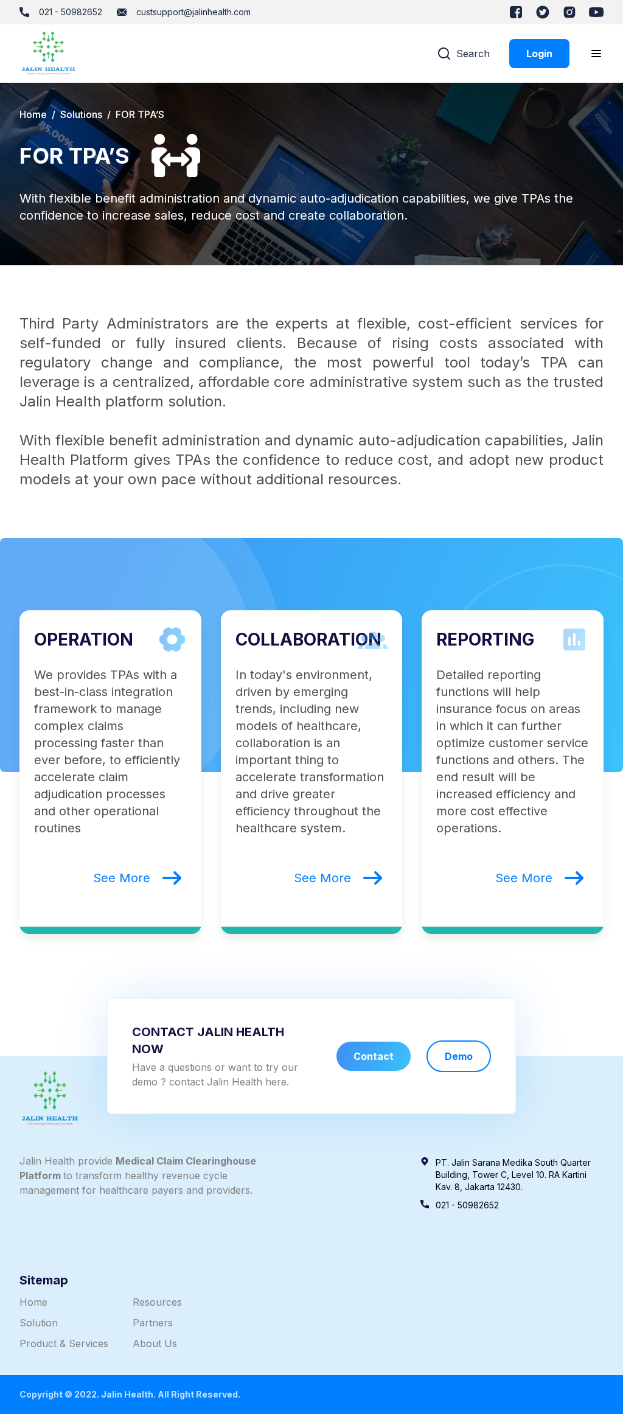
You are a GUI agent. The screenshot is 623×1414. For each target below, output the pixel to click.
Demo (459, 1056)
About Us (155, 1343)
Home (33, 114)
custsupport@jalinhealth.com (193, 12)
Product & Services (63, 1343)
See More (121, 878)
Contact (373, 1056)
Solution (38, 1323)
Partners (153, 1323)
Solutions (81, 114)
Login (539, 53)
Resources (157, 1302)
